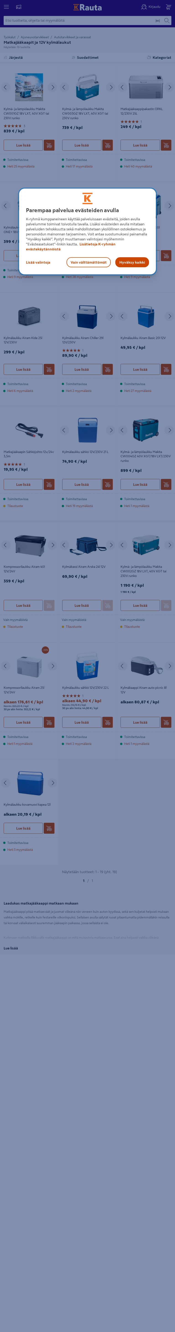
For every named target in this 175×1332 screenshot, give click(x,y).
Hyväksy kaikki (132, 262)
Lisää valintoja (38, 262)
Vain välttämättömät (89, 262)
